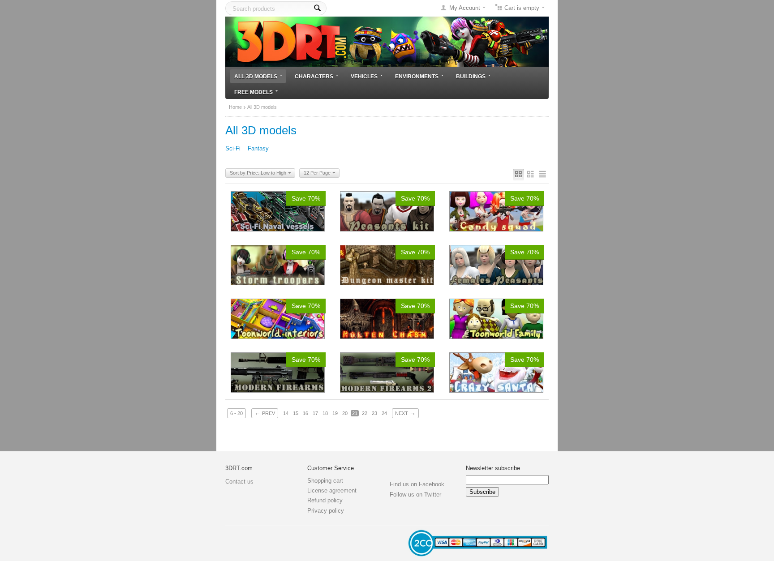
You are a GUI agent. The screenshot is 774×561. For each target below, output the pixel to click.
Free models (253, 92)
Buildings (471, 76)
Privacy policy (325, 510)
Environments (417, 76)
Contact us (239, 481)
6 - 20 (236, 413)
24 (384, 413)
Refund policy (325, 500)
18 (325, 413)
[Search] (317, 8)
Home (235, 107)
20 (345, 413)
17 (315, 413)
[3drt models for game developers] (387, 41)
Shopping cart (325, 480)
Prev (264, 412)
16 (305, 413)
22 (364, 413)
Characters (314, 76)
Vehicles (364, 76)
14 (285, 413)
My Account (464, 7)
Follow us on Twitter (415, 494)
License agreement (332, 490)
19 (335, 413)
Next (405, 412)
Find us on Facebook (417, 484)
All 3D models (255, 76)
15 (295, 413)
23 (374, 413)
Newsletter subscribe (493, 468)
